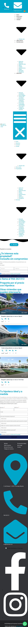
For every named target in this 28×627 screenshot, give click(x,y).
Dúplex (20, 69)
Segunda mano (22, 64)
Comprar (18, 18)
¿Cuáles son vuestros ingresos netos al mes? (10, 425)
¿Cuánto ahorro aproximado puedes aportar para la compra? (13, 421)
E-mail (1, 412)
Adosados (21, 70)
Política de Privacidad (15, 273)
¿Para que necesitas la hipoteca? (7, 416)
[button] (20, 125)
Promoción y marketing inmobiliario (21, 100)
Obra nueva (19, 40)
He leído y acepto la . (11, 273)
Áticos (20, 65)
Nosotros (19, 16)
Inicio (17, 15)
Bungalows (21, 198)
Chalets (20, 66)
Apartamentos (22, 68)
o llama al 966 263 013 (12, 278)
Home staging (22, 95)
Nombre (2, 407)
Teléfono (16, 407)
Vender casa (21, 165)
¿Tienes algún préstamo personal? (8, 430)
